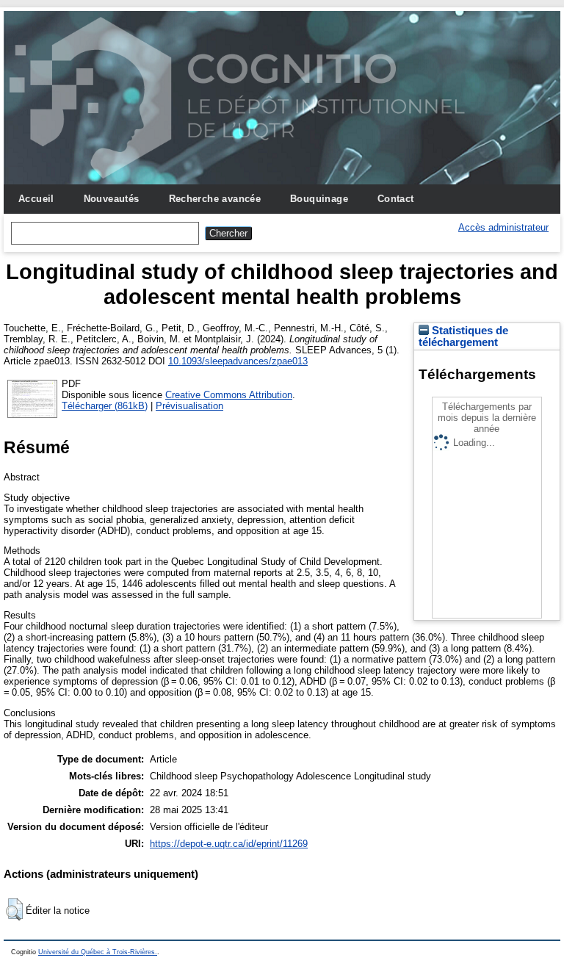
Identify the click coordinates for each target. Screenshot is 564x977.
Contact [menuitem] (395, 198)
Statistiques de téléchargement (463, 336)
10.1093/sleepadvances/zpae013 (238, 361)
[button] (14, 909)
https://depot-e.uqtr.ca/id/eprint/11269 (229, 843)
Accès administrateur (503, 227)
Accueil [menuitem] (36, 198)
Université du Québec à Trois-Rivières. (97, 952)
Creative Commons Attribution (228, 394)
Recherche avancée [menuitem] (215, 198)
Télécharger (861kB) (105, 405)
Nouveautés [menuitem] (112, 198)
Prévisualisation (189, 405)
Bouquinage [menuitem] (319, 198)
